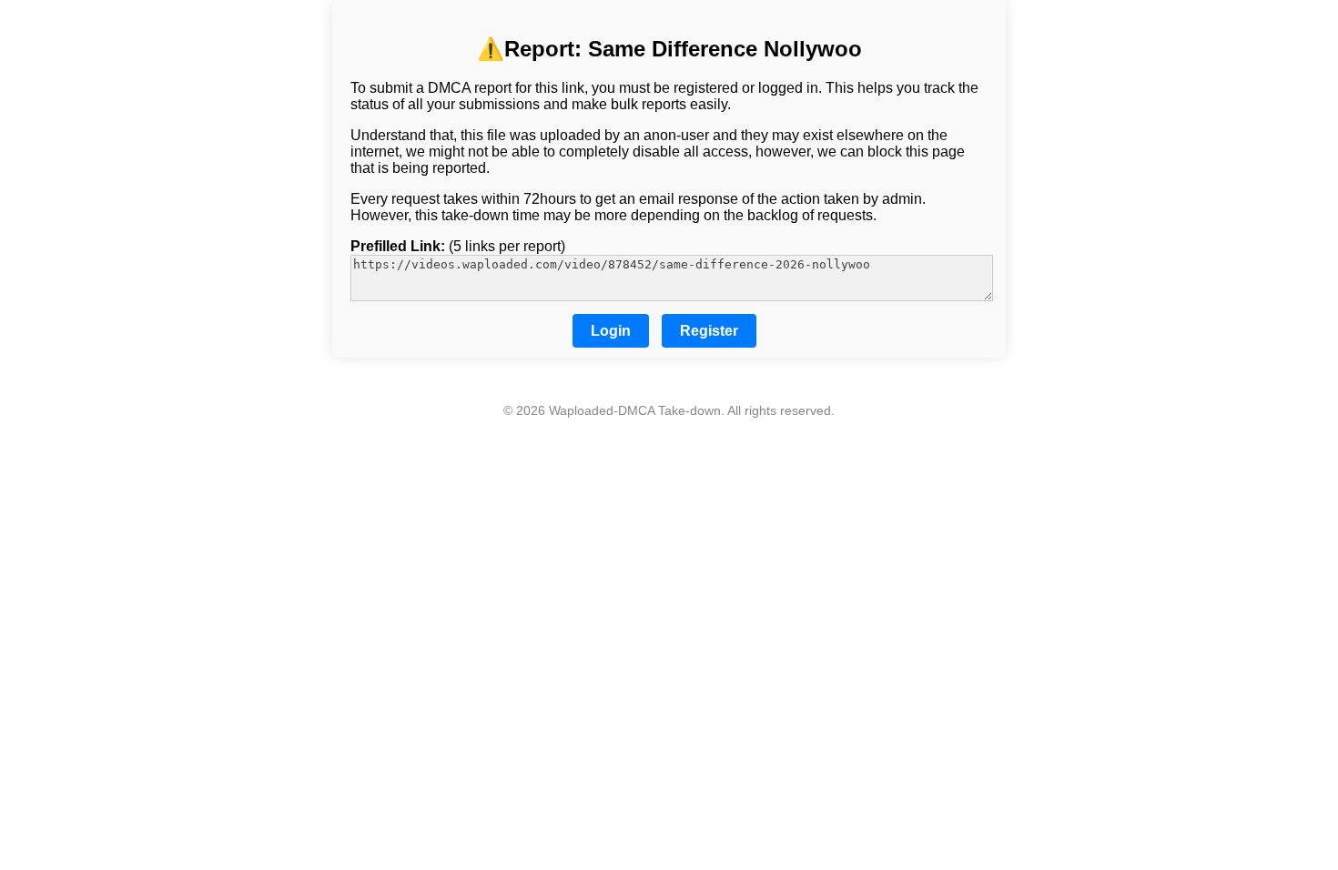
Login (611, 331)
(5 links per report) (457, 246)
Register (709, 331)
